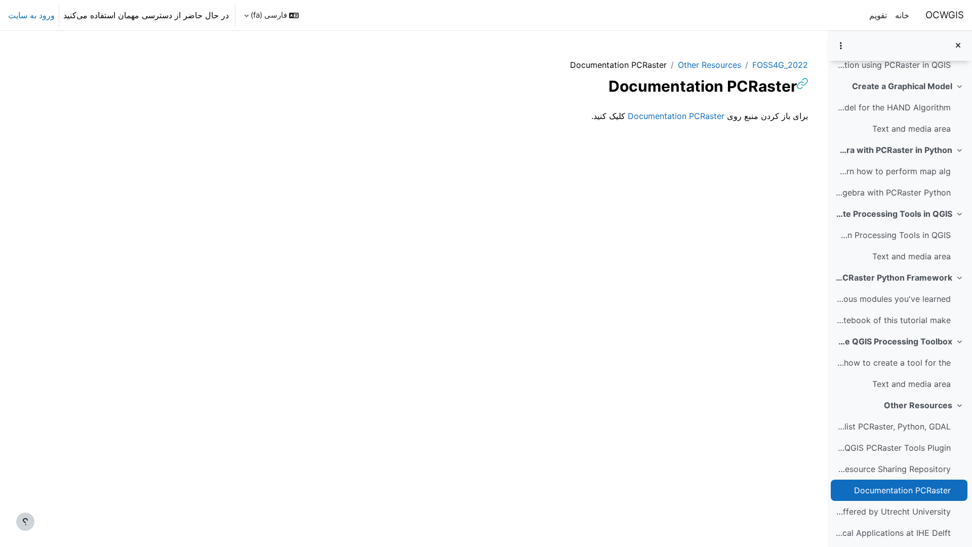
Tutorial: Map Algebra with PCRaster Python (892, 192)
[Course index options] (841, 45)
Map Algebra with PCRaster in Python (893, 150)
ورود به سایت (31, 15)
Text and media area (911, 129)
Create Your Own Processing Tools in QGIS (892, 235)
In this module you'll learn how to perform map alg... (892, 171)
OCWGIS (944, 15)
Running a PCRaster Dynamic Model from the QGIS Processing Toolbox (893, 341)
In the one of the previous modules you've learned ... (892, 299)
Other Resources (918, 405)
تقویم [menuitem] (878, 15)
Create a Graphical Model (902, 86)
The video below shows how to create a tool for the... (892, 363)
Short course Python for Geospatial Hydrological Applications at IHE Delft (892, 533)
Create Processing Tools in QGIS (893, 214)
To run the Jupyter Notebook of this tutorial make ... (892, 320)
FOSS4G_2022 (780, 65)
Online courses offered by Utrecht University (892, 511)
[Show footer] (25, 522)
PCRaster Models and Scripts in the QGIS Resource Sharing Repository (892, 469)
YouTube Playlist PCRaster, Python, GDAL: (892, 426)
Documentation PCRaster (902, 490)
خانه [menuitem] (902, 15)
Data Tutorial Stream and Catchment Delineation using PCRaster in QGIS (892, 65)
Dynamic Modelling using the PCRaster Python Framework (893, 277)
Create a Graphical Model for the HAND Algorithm (892, 107)
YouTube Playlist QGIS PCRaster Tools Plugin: (892, 448)
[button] (271, 15)
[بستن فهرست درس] (958, 45)
